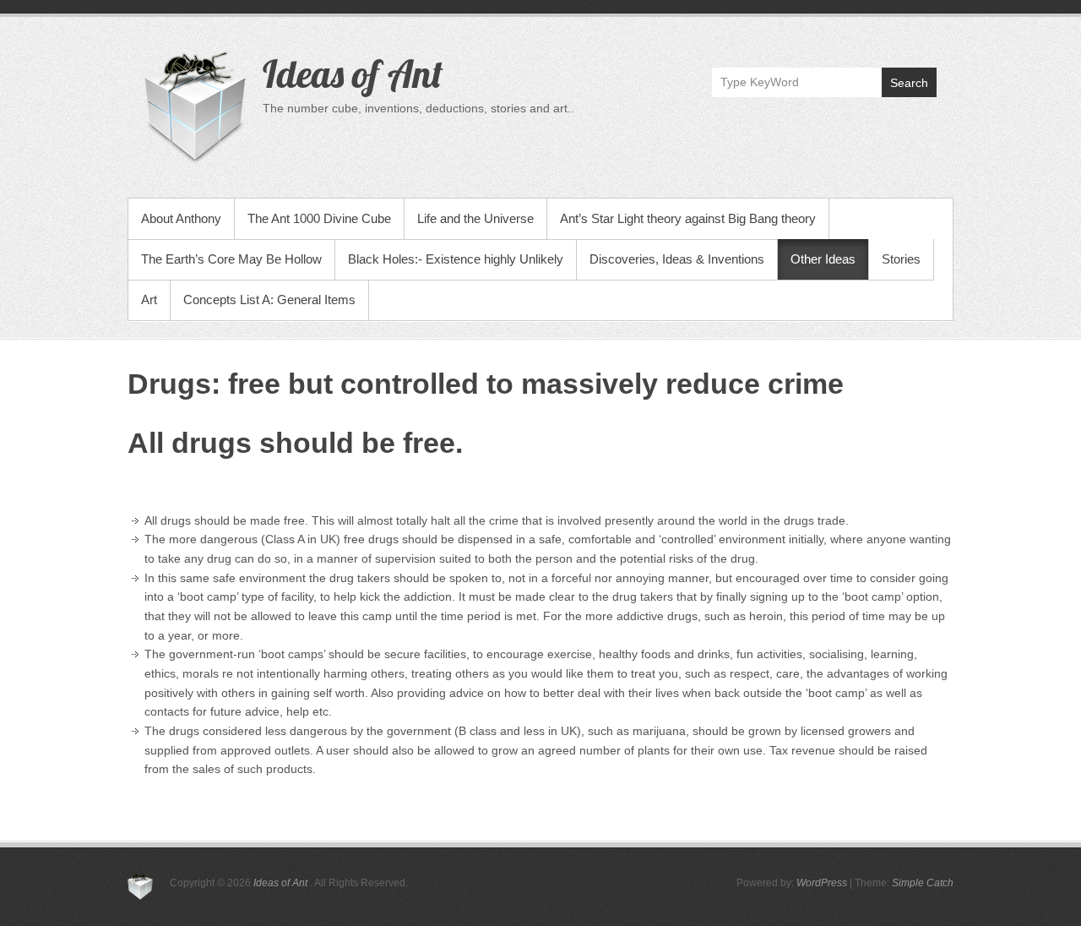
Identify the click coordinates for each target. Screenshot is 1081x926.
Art (149, 299)
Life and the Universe (475, 218)
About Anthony (181, 218)
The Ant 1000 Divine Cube (319, 218)
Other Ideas (823, 259)
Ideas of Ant (353, 73)
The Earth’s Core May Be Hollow (231, 259)
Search (909, 83)
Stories (901, 259)
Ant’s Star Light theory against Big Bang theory (688, 218)
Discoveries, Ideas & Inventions (676, 259)
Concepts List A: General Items (269, 299)
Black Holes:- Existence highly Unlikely (455, 259)
